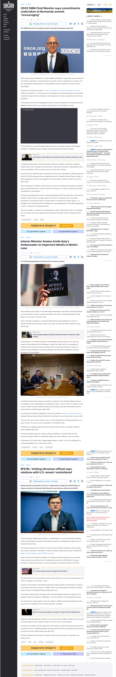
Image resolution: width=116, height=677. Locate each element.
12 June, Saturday (94, 366)
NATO (23, 642)
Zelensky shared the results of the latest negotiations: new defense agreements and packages (99, 165)
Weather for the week (63, 675)
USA (29, 642)
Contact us (7, 39)
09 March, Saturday (95, 146)
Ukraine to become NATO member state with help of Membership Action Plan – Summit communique (99, 213)
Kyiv (5, 26)
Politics (6, 20)
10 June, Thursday (94, 597)
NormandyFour (26, 219)
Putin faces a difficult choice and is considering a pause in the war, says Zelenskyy (98, 111)
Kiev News (72, 665)
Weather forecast (28, 675)
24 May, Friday (93, 125)
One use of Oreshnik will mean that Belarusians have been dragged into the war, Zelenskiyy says (99, 44)
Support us (99, 10)
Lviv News (64, 665)
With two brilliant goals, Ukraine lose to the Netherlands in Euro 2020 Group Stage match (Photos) (99, 321)
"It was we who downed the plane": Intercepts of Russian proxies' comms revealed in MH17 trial (99, 631)
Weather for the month (77, 675)
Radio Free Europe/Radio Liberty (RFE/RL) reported (37, 553)
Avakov (35, 447)
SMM (42, 219)
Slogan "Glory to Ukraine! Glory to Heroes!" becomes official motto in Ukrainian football (98, 518)
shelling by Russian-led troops (71, 413)
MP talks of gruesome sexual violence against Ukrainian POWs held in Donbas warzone (99, 546)
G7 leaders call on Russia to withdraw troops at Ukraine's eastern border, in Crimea (99, 341)
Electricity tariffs (65, 670)
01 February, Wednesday (97, 186)
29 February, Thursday (96, 160)
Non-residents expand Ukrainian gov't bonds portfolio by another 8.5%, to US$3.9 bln (99, 501)
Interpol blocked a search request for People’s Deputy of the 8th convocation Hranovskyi (99, 171)
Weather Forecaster (90, 675)
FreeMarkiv (49, 447)
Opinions (6, 32)
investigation (26, 447)
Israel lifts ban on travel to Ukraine (100, 490)
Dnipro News (47, 665)
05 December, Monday (96, 194)
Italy (41, 447)
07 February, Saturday (96, 40)
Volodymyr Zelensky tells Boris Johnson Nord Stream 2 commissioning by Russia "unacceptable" (98, 224)
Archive (6, 35)
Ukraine (6, 18)
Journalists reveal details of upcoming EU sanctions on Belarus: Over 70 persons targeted (99, 592)
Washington (49, 642)
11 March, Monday (94, 137)
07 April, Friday (93, 177)
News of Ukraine (28, 665)
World (5, 24)
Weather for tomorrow (50, 675)
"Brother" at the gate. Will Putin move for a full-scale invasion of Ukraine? (98, 512)
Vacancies (6, 37)
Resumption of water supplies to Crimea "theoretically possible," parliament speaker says (99, 494)
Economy (6, 22)
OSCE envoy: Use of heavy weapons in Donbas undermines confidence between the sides (99, 653)
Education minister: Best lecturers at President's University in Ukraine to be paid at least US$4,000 (99, 240)
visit (35, 642)
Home (5, 14)
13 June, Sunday (93, 327)
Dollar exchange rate (40, 670)
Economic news (28, 670)
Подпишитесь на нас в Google (45, 24)
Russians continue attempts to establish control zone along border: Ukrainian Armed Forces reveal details (99, 27)
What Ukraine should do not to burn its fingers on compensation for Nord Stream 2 (99, 452)
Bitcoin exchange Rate (53, 670)
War (5, 16)
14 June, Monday (93, 203)
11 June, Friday (93, 472)
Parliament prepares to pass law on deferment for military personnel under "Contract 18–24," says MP (98, 34)
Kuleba (41, 642)
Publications (7, 29)
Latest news (93, 16)
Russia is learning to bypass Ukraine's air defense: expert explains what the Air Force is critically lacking (99, 21)
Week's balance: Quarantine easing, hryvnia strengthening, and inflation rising (99, 391)
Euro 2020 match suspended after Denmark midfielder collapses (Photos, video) (99, 375)
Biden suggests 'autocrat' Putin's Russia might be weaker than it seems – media (98, 286)
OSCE (36, 219)
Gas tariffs (74, 670)
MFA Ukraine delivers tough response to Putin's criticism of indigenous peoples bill (99, 607)
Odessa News (38, 665)
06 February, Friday (95, 116)
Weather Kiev (39, 675)
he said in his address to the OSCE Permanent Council (60, 90)
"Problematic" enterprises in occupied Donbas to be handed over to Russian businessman (99, 525)
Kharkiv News (56, 665)
